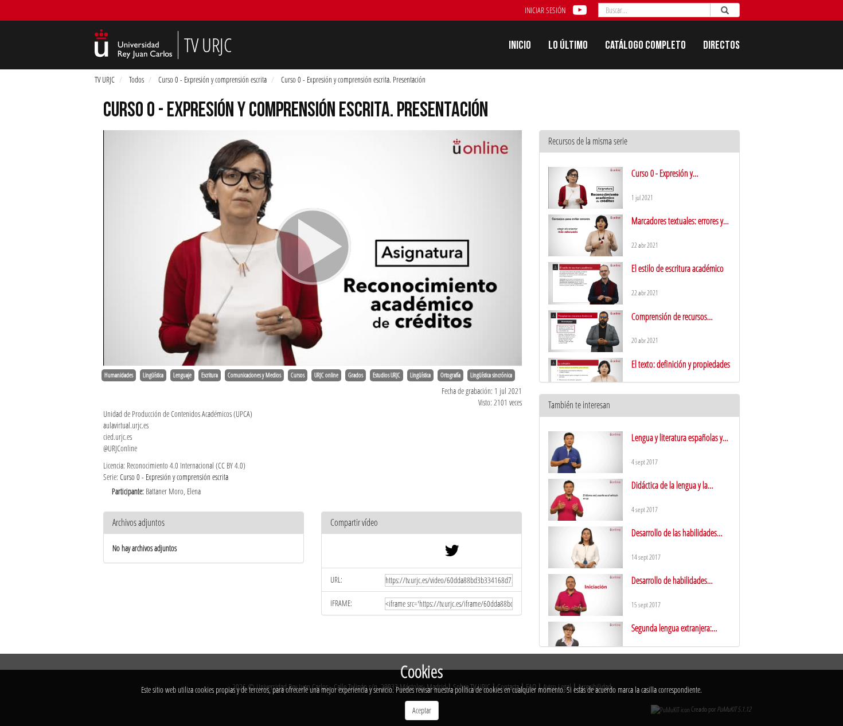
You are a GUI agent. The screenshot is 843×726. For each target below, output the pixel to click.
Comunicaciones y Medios (254, 375)
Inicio (520, 46)
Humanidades (118, 375)
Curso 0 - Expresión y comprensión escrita (212, 79)
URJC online (326, 375)
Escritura (209, 375)
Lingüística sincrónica (491, 375)
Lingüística (153, 375)
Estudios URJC (386, 375)
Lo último (568, 46)
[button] (421, 523)
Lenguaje (182, 375)
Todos (136, 79)
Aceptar (421, 710)
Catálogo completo (645, 46)
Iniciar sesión (545, 10)
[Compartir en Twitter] (451, 553)
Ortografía (450, 375)
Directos (721, 46)
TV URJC (105, 79)
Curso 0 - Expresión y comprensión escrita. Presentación (353, 79)
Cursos (298, 375)
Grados (355, 375)
